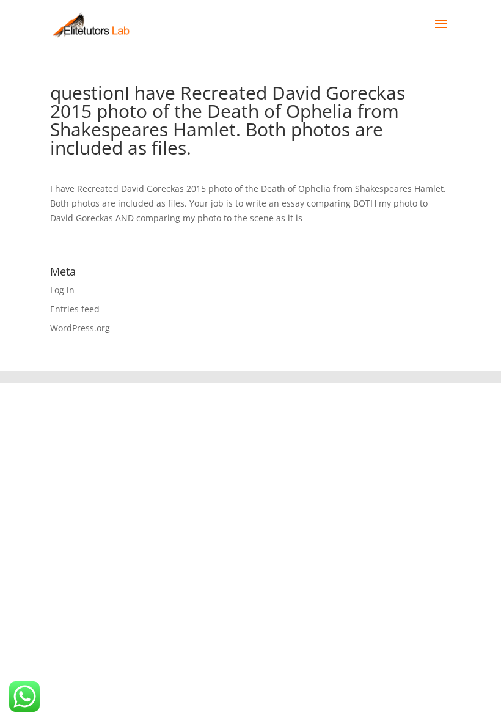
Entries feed (75, 309)
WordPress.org (80, 328)
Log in (62, 290)
